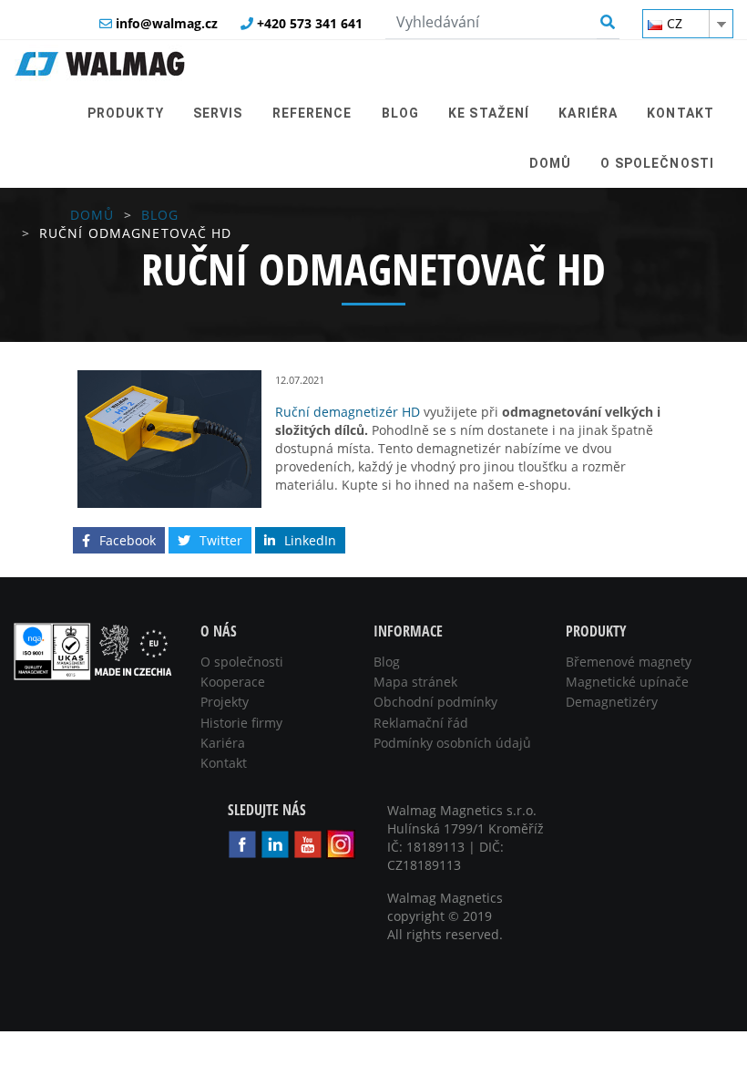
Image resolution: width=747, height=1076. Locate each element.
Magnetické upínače (627, 681)
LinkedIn (310, 540)
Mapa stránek (415, 681)
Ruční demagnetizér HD (347, 411)
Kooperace (232, 681)
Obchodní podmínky (435, 701)
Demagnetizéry (612, 701)
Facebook (127, 540)
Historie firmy (241, 722)
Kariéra (222, 742)
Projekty (224, 701)
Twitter (221, 540)
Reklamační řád (421, 722)
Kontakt (223, 762)
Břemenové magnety (628, 661)
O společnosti (241, 661)
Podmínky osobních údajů (452, 742)
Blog (160, 214)
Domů (92, 214)
